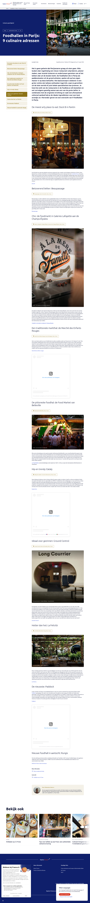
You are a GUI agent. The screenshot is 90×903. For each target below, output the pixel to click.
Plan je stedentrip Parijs (38, 771)
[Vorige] (82, 827)
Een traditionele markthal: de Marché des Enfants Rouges (15, 79)
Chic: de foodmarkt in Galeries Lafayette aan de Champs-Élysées (16, 73)
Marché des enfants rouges (38, 350)
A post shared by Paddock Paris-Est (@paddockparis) (51, 746)
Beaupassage (35, 211)
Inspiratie (59, 3)
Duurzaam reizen (35, 3)
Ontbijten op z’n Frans (38, 777)
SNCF (62, 872)
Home (7, 8)
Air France (63, 870)
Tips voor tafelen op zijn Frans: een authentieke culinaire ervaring (55, 843)
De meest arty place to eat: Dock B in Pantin (16, 63)
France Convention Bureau (39, 870)
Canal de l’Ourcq (75, 174)
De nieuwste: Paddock (13, 103)
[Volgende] (87, 827)
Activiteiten (43, 3)
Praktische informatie (65, 3)
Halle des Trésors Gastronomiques (39, 763)
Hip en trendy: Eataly (12, 89)
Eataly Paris (34, 489)
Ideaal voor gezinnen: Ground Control (15, 94)
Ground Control (35, 620)
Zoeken (81, 3)
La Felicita (34, 681)
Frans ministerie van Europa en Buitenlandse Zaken (72, 868)
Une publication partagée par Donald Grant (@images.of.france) (47, 396)
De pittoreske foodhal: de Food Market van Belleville (15, 84)
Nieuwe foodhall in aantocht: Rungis (16, 107)
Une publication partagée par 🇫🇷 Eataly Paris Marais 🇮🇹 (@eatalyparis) (49, 534)
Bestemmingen (51, 3)
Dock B (33, 183)
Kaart (75, 3)
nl (84, 3)
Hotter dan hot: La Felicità (14, 99)
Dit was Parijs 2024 (27, 3)
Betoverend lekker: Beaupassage (16, 68)
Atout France (36, 868)
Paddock (34, 693)
